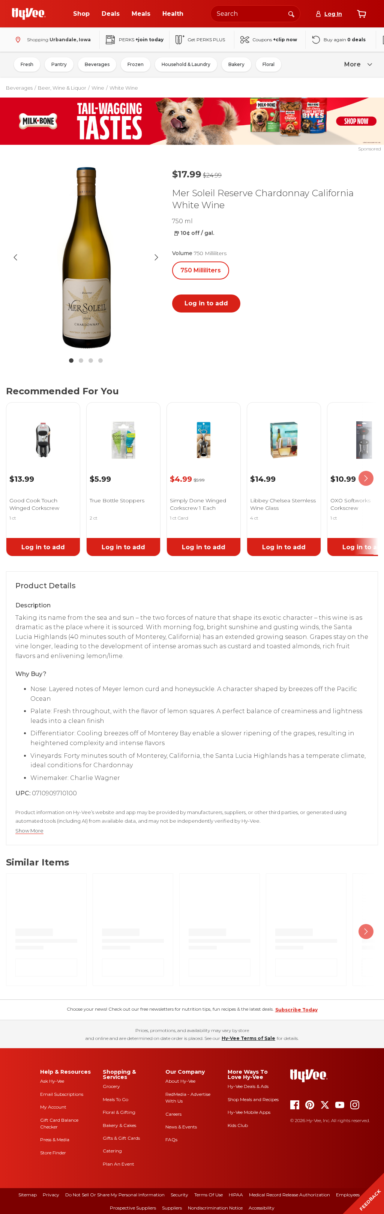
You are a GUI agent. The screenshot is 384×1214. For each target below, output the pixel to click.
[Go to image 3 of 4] (91, 360)
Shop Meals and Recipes (253, 1099)
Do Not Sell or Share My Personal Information (115, 1194)
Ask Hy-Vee (52, 1081)
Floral (268, 64)
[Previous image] (15, 257)
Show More (29, 831)
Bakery (236, 64)
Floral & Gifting (119, 1112)
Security (179, 1194)
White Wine (124, 88)
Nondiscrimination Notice (215, 1208)
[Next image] (156, 257)
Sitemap (27, 1194)
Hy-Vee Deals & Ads (248, 1086)
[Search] (291, 13)
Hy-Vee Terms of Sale (248, 1038)
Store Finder (53, 1152)
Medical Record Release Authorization (289, 1194)
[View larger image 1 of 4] (86, 257)
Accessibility (261, 1208)
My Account (53, 1107)
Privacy (51, 1194)
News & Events (181, 1127)
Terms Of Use (208, 1194)
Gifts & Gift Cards (121, 1138)
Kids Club (238, 1125)
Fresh (27, 64)
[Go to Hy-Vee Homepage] (29, 14)
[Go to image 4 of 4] (100, 360)
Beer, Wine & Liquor (62, 88)
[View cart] (361, 13)
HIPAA (236, 1194)
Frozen (136, 64)
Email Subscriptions (61, 1094)
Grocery (111, 1086)
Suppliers (172, 1208)
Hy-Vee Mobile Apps (249, 1112)
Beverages (97, 64)
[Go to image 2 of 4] (81, 360)
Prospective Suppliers (133, 1208)
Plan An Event (118, 1164)
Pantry (59, 64)
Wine (98, 88)
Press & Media (54, 1139)
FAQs (171, 1139)
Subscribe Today (296, 1010)
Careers (173, 1114)
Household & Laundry (186, 64)
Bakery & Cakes (119, 1125)
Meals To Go (115, 1099)
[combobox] (255, 13)
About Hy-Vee (180, 1081)
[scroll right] (366, 478)
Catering (112, 1151)
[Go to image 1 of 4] (71, 360)
